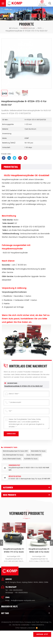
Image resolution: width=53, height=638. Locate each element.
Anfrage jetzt (42, 634)
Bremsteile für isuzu (38, 451)
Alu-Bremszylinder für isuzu (13, 455)
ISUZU (40, 28)
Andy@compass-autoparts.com (23, 600)
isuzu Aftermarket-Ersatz (12, 459)
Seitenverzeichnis (38, 625)
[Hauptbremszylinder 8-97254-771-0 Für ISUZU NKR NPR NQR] (14, 534)
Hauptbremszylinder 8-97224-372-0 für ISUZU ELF (23, 386)
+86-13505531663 (15, 590)
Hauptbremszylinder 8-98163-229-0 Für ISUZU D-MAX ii (39, 550)
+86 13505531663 (21, 593)
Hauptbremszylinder (27, 28)
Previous (1, 543)
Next (51, 543)
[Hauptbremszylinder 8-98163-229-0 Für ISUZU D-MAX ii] (39, 534)
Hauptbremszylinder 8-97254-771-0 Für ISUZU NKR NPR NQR (13, 550)
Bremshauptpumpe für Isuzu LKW (15, 451)
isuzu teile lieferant (34, 455)
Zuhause (14, 28)
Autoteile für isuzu (30, 459)
